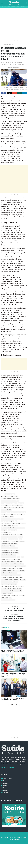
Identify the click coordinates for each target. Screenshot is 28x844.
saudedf (19, 590)
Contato (22, 6)
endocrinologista (6, 532)
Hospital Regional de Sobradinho (10, 550)
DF (16, 521)
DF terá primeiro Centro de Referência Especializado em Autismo (12, 699)
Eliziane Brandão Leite (18, 527)
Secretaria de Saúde (7, 593)
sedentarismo (20, 595)
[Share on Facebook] (3, 93)
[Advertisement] (14, 23)
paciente (15, 570)
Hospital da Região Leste (8, 545)
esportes (4, 536)
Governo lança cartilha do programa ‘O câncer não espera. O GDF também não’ (12, 650)
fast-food (4, 539)
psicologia (23, 579)
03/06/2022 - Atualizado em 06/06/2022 (10, 67)
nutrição (15, 566)
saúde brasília (19, 586)
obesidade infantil (6, 570)
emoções (4, 530)
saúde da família (17, 588)
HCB (20, 539)
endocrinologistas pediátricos (9, 534)
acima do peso (13, 496)
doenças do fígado (6, 527)
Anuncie (26, 6)
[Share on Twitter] (9, 93)
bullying (21, 507)
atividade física (6, 507)
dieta (16, 525)
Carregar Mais (14, 704)
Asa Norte (20, 503)
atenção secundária (17, 505)
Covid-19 (22, 514)
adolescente (16, 498)
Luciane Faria (5, 563)
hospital (22, 541)
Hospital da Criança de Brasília (10, 543)
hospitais (16, 541)
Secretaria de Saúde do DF (8, 595)
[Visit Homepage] (14, 3)
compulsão (4, 514)
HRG (22, 557)
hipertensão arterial (7, 541)
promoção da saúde (7, 579)
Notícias (6, 6)
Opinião (10, 6)
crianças (4, 521)
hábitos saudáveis (13, 539)
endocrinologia (12, 530)
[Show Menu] (2, 3)
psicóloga (16, 579)
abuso (6, 496)
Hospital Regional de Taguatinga (10, 552)
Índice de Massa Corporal (8, 561)
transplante (5, 597)
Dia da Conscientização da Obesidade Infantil (13, 523)
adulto (12, 500)
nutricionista (22, 566)
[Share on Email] (14, 93)
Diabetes (4, 525)
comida (23, 512)
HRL (7, 559)
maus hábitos (13, 563)
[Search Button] (26, 3)
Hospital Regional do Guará (9, 557)
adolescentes (5, 500)
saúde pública (11, 590)
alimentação (5, 503)
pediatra (4, 572)
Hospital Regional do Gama (9, 554)
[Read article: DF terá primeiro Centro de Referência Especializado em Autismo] (14, 687)
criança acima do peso (7, 516)
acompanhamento (6, 498)
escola (20, 534)
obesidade (4, 568)
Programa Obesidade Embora (14, 577)
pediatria (10, 572)
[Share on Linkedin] (24, 93)
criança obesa (19, 518)
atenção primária (6, 505)
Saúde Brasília (7, 778)
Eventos (14, 6)
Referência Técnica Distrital (9, 584)
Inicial (1, 6)
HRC (18, 557)
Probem (4, 577)
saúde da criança (6, 588)
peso (15, 572)
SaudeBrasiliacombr (7, 767)
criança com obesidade (8, 518)
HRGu (3, 559)
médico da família (6, 566)
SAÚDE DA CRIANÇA (9, 44)
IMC (19, 559)
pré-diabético (17, 575)
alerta (17, 500)
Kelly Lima (19, 561)
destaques (11, 521)
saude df (4, 590)
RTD (14, 586)
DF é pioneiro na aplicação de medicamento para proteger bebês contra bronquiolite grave (14, 675)
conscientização (13, 514)
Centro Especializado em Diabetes (10, 512)
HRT (15, 559)
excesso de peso (12, 536)
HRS (11, 559)
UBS (10, 597)
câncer (3, 509)
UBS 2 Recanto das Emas (8, 599)
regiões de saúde (6, 586)
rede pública (14, 581)
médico (21, 563)
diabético (10, 525)
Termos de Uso (16, 839)
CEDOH (9, 509)
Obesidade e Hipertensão (15, 568)
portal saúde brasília (7, 575)
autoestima (14, 507)
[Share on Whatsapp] (19, 93)
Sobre (18, 6)
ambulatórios (13, 503)
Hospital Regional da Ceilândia (9, 548)
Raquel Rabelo (5, 581)
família (20, 536)
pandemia (21, 570)
